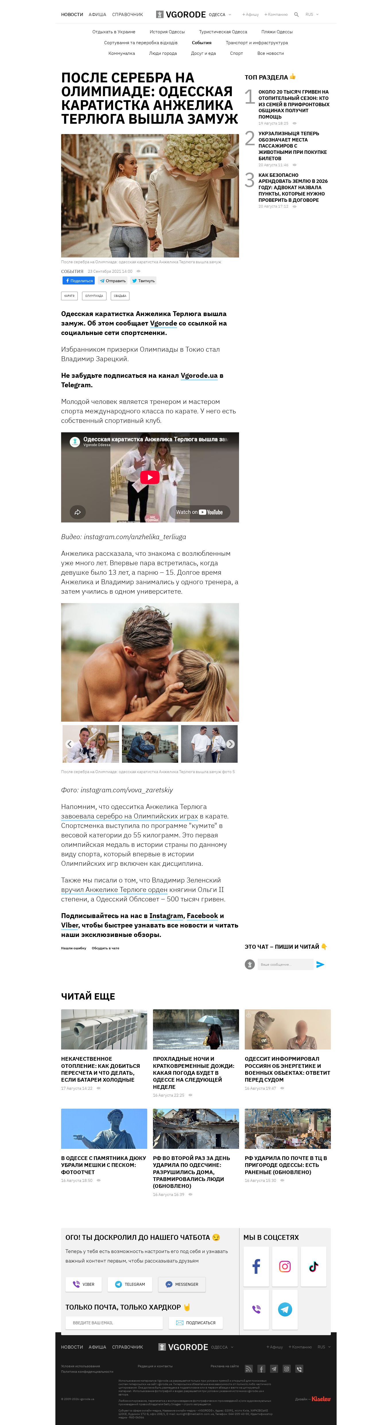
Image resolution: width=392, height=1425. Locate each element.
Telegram (135, 1284)
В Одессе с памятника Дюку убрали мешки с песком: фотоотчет (103, 1165)
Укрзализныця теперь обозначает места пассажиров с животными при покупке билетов (293, 146)
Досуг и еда (203, 53)
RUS (309, 14)
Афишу (252, 14)
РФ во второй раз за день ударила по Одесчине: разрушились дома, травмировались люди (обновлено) (191, 1172)
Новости (72, 14)
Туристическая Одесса (223, 31)
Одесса (219, 1347)
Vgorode (163, 323)
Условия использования (80, 1366)
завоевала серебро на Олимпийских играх (129, 815)
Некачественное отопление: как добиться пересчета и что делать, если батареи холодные (100, 1069)
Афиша (97, 14)
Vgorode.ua (199, 375)
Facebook (202, 915)
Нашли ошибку (73, 948)
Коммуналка (121, 53)
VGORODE (188, 1346)
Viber (69, 925)
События (201, 42)
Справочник (127, 14)
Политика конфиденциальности (87, 1371)
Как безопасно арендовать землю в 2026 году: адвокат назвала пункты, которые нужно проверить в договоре (293, 187)
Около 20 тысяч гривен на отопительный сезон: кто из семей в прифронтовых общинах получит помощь (294, 104)
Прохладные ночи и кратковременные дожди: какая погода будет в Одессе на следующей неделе (193, 1072)
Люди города (163, 53)
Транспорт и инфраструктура (257, 42)
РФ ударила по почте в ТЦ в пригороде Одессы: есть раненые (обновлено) (286, 1165)
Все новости (270, 53)
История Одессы (167, 31)
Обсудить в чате (105, 948)
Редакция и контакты (155, 1366)
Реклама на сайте (225, 1366)
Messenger (186, 1284)
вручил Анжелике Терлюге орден (114, 889)
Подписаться (201, 1322)
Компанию (278, 14)
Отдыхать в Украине (113, 31)
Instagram (166, 915)
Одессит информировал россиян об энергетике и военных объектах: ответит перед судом (287, 1069)
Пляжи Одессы (277, 31)
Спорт (236, 53)
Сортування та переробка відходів (141, 42)
